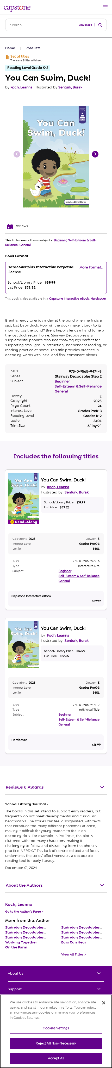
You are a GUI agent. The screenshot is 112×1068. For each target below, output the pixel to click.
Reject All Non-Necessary (56, 1043)
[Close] (103, 1003)
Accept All (56, 1058)
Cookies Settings (56, 1028)
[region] (56, 1031)
